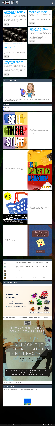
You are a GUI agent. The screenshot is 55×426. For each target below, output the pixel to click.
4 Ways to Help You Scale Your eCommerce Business (26, 273)
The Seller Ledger (7, 239)
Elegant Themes (10, 424)
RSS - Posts (6, 107)
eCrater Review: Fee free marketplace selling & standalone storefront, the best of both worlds (32, 267)
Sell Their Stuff (31, 129)
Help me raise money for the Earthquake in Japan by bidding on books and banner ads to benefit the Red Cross (14, 12)
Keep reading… (15, 100)
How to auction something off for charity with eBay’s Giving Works (38, 12)
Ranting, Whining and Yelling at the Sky (11, 49)
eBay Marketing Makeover (9, 167)
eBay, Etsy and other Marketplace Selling (13, 16)
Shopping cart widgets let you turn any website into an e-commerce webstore (31, 277)
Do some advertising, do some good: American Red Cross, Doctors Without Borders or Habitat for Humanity (39, 29)
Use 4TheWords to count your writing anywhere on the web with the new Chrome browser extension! (26, 284)
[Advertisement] (27, 415)
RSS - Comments (7, 110)
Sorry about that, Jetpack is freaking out (12, 382)
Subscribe (50, 423)
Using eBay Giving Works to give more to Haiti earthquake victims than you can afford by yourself (14, 62)
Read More (6, 24)
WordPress (20, 424)
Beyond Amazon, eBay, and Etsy (34, 206)
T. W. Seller (6, 15)
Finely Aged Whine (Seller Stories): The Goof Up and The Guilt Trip (28, 270)
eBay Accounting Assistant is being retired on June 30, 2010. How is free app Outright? (32, 262)
